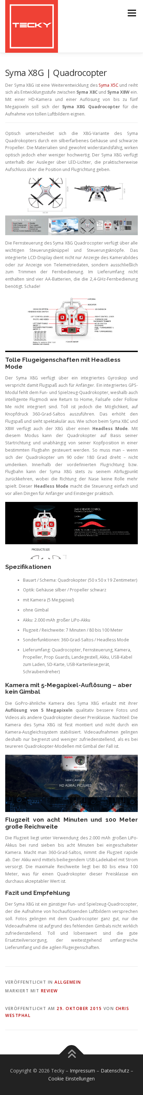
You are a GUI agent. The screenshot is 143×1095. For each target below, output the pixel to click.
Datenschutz (115, 1070)
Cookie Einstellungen (71, 1078)
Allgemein (67, 982)
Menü (131, 13)
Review (49, 991)
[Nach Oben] (71, 1054)
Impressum (82, 1070)
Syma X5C (108, 85)
